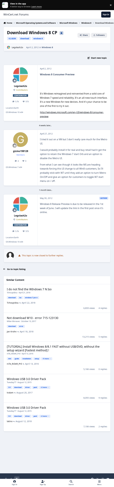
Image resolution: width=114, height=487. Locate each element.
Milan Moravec (13, 321)
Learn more (5, 5)
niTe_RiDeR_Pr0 (13, 353)
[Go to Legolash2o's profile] (8, 47)
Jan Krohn (12, 331)
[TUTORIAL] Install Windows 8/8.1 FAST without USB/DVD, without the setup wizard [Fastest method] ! (53, 348)
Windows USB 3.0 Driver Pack (26, 379)
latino (9, 421)
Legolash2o (17, 47)
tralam (10, 392)
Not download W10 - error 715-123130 (32, 318)
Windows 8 (47, 47)
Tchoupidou (12, 292)
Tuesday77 (11, 382)
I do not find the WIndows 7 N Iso (29, 289)
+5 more (46, 359)
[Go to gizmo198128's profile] (20, 139)
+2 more (44, 387)
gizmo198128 (20, 151)
